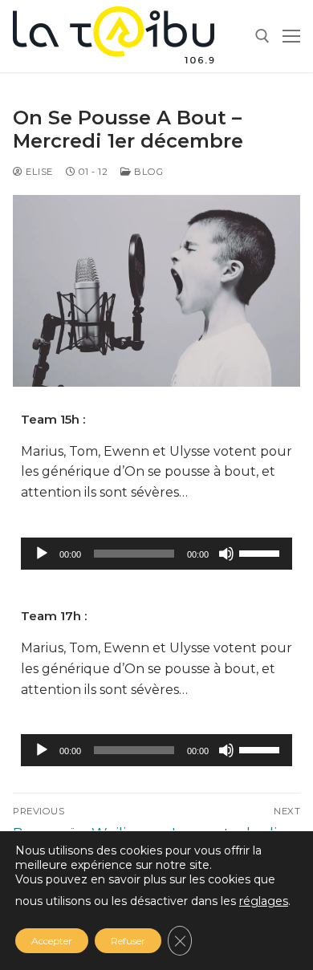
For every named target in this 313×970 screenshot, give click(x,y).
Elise (38, 171)
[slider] (261, 552)
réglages (263, 901)
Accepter (51, 941)
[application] (156, 554)
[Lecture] (42, 554)
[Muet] (226, 554)
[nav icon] (291, 36)
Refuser (128, 941)
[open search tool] (262, 36)
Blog (147, 171)
